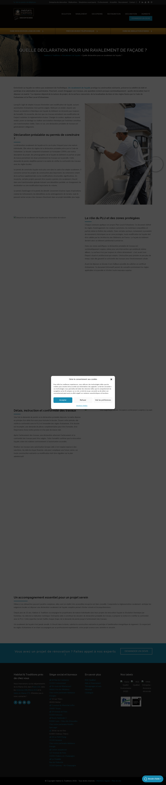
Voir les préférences (103, 400)
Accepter (62, 400)
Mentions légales (81, 405)
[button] (111, 379)
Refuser (83, 400)
